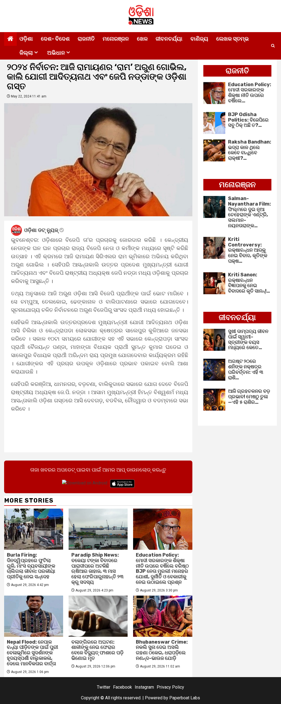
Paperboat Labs (184, 697)
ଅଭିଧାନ (56, 52)
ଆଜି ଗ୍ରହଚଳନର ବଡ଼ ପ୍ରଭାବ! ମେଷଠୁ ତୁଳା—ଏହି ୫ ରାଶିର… (249, 396)
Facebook (122, 687)
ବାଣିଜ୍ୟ (199, 38)
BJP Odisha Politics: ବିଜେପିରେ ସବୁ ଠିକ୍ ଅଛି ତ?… (248, 119)
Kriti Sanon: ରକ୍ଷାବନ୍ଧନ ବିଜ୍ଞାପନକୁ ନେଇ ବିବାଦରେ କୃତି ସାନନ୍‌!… (249, 283)
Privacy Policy (170, 687)
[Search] (272, 46)
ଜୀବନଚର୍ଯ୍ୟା (169, 38)
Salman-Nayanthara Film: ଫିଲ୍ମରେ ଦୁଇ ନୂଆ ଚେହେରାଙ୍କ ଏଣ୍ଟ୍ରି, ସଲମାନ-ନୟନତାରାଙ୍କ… (249, 212)
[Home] (10, 39)
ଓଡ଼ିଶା (26, 38)
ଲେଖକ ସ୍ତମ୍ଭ (232, 38)
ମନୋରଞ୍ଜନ (116, 38)
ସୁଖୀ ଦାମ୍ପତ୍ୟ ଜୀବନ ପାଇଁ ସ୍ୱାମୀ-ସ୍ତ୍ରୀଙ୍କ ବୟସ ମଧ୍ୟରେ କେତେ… (248, 339)
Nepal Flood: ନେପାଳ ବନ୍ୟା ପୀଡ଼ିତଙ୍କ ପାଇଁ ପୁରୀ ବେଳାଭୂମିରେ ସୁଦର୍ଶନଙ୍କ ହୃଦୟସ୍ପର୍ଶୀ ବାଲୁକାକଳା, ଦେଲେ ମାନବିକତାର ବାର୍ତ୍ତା (32, 653)
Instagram (144, 687)
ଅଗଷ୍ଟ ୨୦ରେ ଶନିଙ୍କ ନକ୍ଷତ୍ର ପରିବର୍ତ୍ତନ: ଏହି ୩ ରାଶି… (245, 369)
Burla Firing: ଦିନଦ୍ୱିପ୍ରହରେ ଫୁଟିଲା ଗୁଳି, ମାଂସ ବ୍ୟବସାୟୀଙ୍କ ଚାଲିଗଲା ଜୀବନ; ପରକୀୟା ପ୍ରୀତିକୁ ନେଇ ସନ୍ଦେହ (31, 566)
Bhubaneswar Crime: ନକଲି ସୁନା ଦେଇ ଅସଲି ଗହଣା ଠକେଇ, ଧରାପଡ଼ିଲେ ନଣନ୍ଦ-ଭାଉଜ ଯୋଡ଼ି (162, 650)
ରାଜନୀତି (86, 38)
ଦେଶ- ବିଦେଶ (55, 38)
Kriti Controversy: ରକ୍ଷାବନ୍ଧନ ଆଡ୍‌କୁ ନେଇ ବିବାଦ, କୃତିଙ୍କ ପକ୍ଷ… (247, 250)
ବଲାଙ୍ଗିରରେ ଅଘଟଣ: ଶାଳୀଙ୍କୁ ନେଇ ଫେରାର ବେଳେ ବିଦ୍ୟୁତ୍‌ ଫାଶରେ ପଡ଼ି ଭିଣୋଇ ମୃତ (97, 650)
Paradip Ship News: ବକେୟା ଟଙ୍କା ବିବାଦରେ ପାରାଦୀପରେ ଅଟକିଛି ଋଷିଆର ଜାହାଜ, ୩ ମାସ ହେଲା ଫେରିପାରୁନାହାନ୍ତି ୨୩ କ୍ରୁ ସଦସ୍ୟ (97, 568)
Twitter (103, 687)
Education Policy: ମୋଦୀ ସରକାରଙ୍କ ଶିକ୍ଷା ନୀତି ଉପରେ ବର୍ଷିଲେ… (249, 93)
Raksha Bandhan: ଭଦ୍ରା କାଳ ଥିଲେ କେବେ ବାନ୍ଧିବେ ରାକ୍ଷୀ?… (249, 150)
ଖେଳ (142, 38)
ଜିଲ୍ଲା (26, 52)
